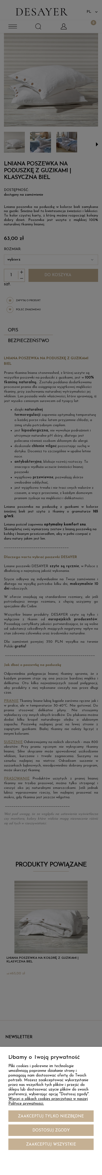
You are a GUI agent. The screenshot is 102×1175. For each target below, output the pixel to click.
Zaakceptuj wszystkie (51, 1145)
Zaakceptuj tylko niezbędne (51, 1116)
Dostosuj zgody (51, 1131)
